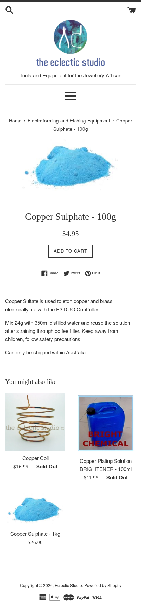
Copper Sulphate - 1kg (35, 533)
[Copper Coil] (35, 422)
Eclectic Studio (68, 585)
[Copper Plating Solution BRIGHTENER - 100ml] (106, 423)
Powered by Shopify (102, 585)
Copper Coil (35, 458)
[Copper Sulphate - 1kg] (35, 509)
